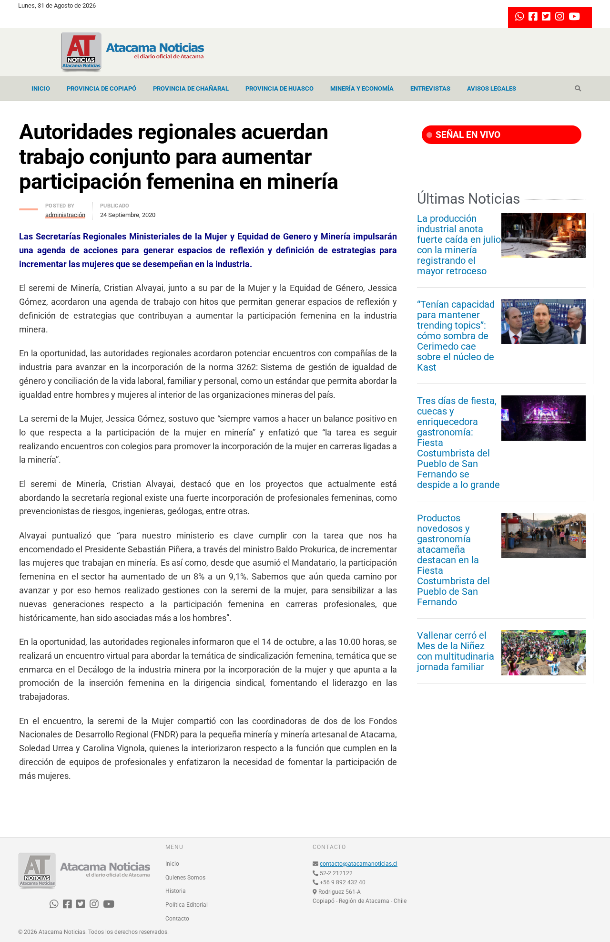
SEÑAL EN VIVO (466, 134)
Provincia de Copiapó (101, 88)
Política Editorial (186, 904)
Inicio (40, 88)
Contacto (177, 918)
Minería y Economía (362, 88)
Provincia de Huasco (279, 88)
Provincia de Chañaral (191, 88)
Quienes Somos (185, 877)
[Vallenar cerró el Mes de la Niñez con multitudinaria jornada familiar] (543, 652)
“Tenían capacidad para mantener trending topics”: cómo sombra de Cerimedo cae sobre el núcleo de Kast (456, 336)
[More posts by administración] (28, 206)
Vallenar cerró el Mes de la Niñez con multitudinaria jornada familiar (455, 651)
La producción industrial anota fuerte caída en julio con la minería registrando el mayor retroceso (459, 244)
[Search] (577, 88)
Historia (175, 891)
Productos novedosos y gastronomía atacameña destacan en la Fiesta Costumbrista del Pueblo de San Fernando (453, 560)
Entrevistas (430, 88)
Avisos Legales (491, 88)
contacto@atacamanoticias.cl (358, 863)
